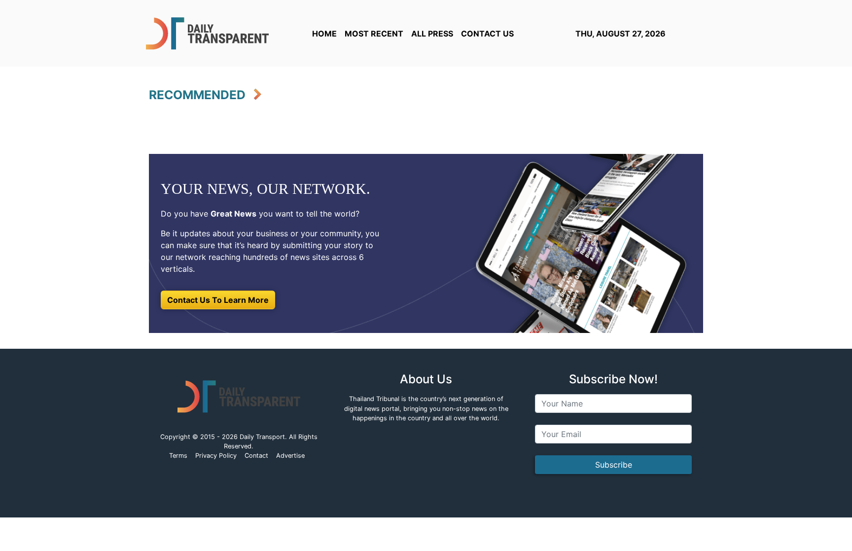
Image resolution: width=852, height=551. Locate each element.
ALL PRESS (432, 33)
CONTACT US (487, 33)
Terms (178, 455)
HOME (324, 33)
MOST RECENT (374, 33)
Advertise (290, 455)
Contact (256, 455)
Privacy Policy (216, 455)
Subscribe (613, 465)
